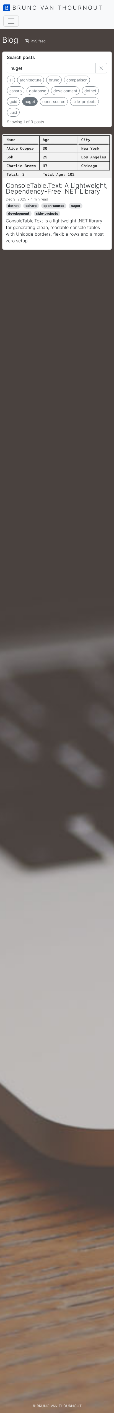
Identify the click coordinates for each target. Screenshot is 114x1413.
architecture (31, 80)
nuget (30, 101)
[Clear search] (101, 68)
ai (10, 80)
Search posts (21, 57)
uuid (13, 112)
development (65, 90)
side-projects (84, 101)
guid (13, 101)
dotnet (90, 90)
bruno (54, 80)
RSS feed (38, 41)
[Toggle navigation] (11, 21)
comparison (76, 80)
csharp (15, 90)
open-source (53, 101)
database (37, 90)
